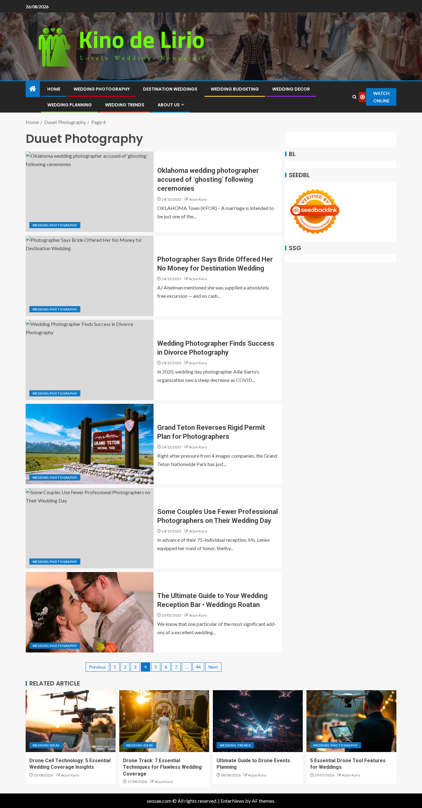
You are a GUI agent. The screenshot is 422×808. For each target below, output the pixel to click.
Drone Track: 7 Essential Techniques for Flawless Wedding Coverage (162, 767)
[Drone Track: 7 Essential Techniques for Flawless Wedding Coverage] (164, 721)
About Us (169, 105)
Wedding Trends (124, 105)
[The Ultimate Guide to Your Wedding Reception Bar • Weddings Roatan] (90, 612)
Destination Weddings (170, 89)
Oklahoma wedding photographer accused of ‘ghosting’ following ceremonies (208, 180)
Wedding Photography (102, 89)
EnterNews (232, 801)
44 (198, 666)
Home (53, 89)
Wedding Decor (291, 89)
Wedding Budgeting (235, 89)
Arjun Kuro (198, 199)
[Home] (32, 88)
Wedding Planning (69, 105)
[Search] (354, 97)
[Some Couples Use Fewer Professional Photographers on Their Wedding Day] (90, 528)
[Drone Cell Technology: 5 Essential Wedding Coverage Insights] (71, 721)
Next (213, 666)
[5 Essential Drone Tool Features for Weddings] (351, 721)
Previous (97, 666)
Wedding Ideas (46, 745)
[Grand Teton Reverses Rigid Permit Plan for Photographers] (90, 444)
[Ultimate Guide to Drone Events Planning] (258, 721)
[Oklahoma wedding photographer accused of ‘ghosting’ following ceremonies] (90, 192)
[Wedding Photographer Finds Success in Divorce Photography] (90, 360)
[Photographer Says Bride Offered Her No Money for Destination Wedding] (90, 276)
